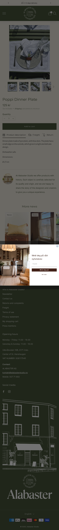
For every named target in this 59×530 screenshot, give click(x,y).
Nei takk (44, 274)
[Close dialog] (57, 246)
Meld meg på (44, 269)
